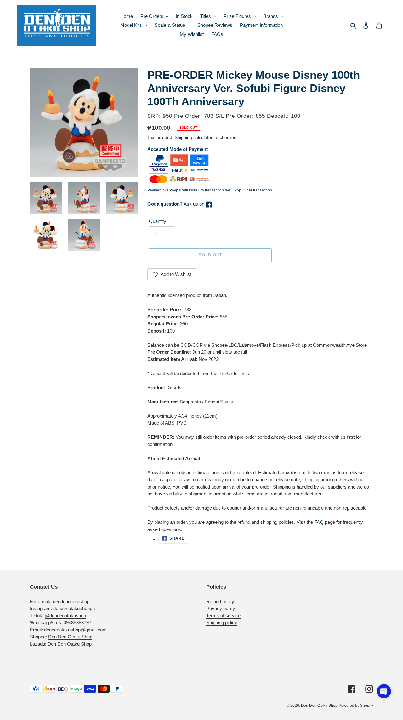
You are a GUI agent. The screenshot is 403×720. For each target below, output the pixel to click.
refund (243, 522)
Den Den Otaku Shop (70, 636)
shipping (268, 522)
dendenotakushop (71, 601)
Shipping (183, 137)
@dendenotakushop (65, 615)
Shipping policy (221, 622)
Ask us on (176, 204)
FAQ (319, 522)
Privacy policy (220, 608)
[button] (384, 691)
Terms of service (223, 615)
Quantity (157, 221)
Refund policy (220, 601)
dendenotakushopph (74, 608)
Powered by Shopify (356, 705)
